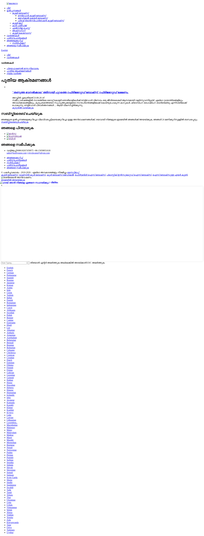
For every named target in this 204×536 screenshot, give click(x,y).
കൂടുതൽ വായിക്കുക (23, 108)
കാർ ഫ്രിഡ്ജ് (19, 25)
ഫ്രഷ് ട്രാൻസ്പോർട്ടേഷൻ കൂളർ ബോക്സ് (41, 20)
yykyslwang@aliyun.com (38, 153)
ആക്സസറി (18, 30)
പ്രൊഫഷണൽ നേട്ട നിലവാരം (23, 68)
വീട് (8, 8)
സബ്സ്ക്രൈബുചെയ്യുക (14, 122)
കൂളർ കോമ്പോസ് (21, 33)
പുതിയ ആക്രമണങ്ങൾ (19, 71)
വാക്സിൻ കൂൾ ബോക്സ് (32, 175)
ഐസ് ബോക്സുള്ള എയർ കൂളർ (170, 175)
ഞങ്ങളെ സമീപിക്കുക (18, 45)
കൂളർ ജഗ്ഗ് (17, 23)
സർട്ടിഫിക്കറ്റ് (18, 43)
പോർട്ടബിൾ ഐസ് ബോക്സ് (90, 175)
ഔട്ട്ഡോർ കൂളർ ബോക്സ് (32, 15)
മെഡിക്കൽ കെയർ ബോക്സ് (33, 18)
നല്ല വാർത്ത (14, 73)
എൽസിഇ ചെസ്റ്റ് (21, 28)
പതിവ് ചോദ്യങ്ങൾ (17, 38)
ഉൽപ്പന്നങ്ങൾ (14, 10)
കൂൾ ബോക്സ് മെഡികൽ (60, 175)
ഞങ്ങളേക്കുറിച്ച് (15, 40)
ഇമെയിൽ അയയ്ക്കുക (13, 180)
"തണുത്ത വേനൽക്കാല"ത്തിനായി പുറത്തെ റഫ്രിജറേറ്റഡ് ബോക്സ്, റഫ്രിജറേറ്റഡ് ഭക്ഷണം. (70, 92)
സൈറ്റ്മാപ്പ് (73, 172)
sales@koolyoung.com (17, 153)
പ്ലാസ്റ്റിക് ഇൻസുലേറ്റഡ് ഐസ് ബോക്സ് (129, 175)
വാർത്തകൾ (13, 35)
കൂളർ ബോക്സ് (20, 13)
